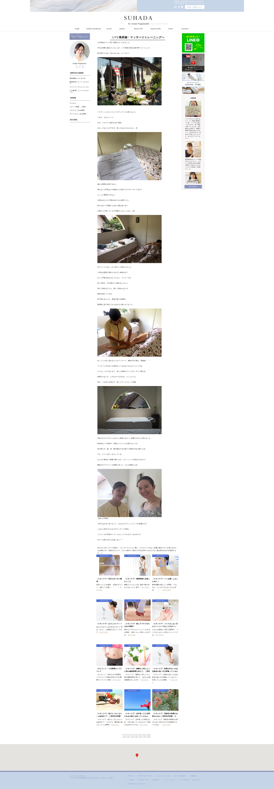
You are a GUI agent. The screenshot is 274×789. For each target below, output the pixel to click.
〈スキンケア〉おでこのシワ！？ (109, 624)
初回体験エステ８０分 (78, 78)
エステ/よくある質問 (77, 110)
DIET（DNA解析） (180, 776)
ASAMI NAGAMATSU (144, 776)
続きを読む (145, 587)
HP (102, 553)
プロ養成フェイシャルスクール (79, 91)
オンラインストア (169, 780)
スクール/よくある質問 (78, 114)
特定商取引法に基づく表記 (137, 784)
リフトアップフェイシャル (79, 87)
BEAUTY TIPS (143, 780)
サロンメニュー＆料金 (163, 776)
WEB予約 (131, 780)
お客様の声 (156, 780)
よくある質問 (183, 780)
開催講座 (194, 776)
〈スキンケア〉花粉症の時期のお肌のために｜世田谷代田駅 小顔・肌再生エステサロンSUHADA (165, 716)
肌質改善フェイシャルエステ (79, 82)
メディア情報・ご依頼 (78, 107)
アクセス (73, 103)
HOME (131, 776)
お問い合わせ (196, 780)
